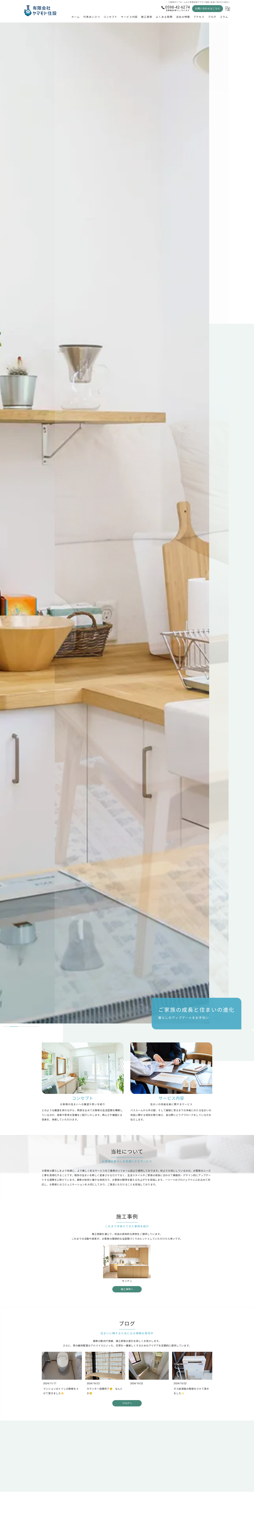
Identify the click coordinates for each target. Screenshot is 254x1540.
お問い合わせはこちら (207, 8)
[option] (127, 1264)
